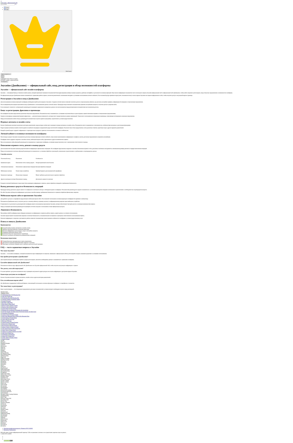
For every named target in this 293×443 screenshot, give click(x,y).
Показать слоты (5, 293)
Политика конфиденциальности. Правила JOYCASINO (18, 428)
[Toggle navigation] (1, 1)
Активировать (4, 81)
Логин (2, 75)
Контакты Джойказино (10, 429)
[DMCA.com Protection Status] (8, 441)
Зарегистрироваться (6, 74)
